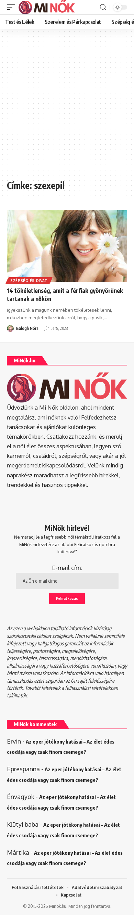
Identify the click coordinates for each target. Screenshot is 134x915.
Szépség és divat (29, 281)
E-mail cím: (67, 567)
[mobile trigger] (13, 7)
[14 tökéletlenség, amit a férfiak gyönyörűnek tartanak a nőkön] (67, 246)
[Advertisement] (67, 108)
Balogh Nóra (27, 328)
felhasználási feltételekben (91, 688)
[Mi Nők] (47, 7)
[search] (103, 7)
